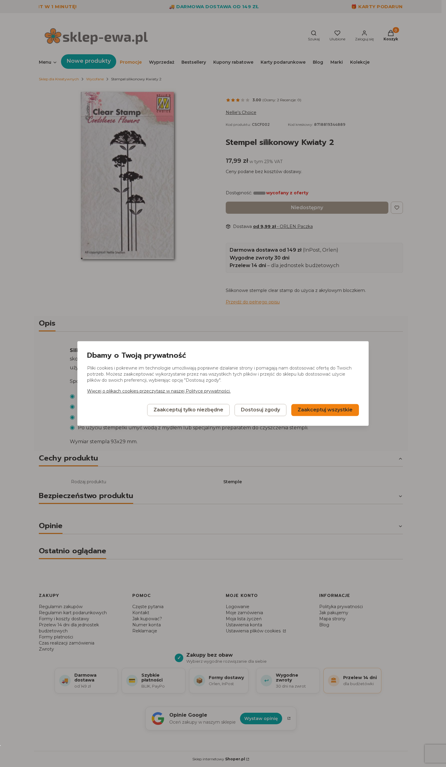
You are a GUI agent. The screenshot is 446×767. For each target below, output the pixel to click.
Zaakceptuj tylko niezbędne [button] (188, 410)
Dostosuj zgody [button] (260, 410)
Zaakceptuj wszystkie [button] (325, 410)
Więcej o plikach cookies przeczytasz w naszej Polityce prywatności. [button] (159, 391)
